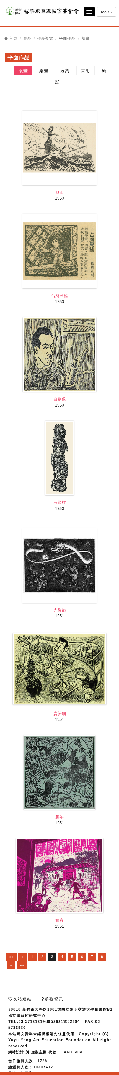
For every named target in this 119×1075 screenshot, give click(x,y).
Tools (105, 12)
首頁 (13, 38)
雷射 (85, 70)
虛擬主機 (39, 1052)
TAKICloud (72, 1052)
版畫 (23, 70)
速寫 (64, 70)
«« (11, 957)
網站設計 (16, 1052)
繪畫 (44, 70)
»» (22, 965)
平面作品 (67, 38)
